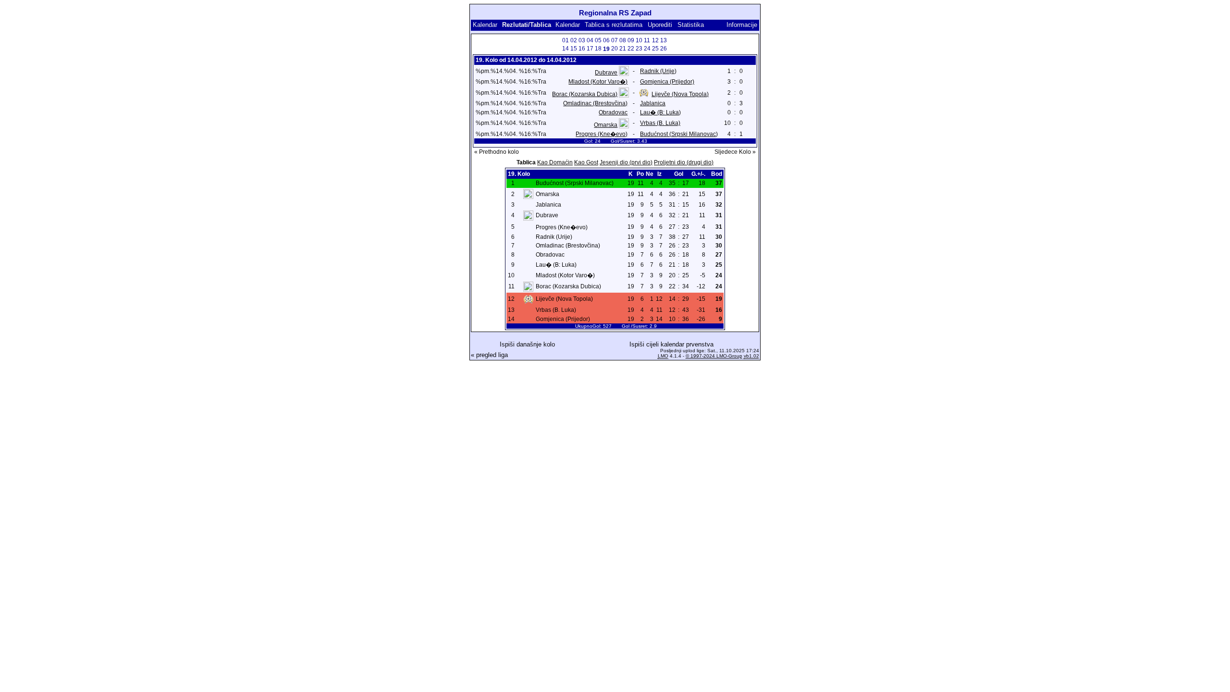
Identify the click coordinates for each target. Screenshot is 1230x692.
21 (622, 48)
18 (598, 48)
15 (573, 48)
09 (630, 40)
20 (614, 48)
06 (606, 40)
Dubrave (606, 72)
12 (655, 40)
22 (630, 48)
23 (639, 48)
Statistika (690, 24)
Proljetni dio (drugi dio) (683, 162)
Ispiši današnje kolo (527, 344)
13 (663, 40)
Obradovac (613, 112)
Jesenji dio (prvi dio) (626, 162)
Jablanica (652, 103)
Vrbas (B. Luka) (660, 123)
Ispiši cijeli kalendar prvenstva (671, 344)
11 (647, 40)
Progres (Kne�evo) (601, 134)
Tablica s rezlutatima (613, 24)
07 (614, 40)
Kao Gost (586, 162)
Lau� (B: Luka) (660, 112)
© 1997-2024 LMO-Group (714, 355)
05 (598, 40)
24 (647, 48)
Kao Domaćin (555, 162)
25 (655, 48)
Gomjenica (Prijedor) (667, 81)
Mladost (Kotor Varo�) (597, 81)
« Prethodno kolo (496, 151)
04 (590, 40)
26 (663, 48)
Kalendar (485, 24)
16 (581, 48)
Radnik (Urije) (658, 71)
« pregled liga (489, 354)
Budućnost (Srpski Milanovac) (679, 134)
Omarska (605, 125)
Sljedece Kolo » (735, 151)
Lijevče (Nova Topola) (680, 94)
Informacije (741, 24)
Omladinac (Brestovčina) (595, 103)
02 (573, 40)
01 (565, 40)
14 (565, 48)
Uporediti (660, 24)
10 (639, 40)
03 (581, 40)
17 (590, 48)
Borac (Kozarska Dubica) (584, 94)
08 (622, 40)
